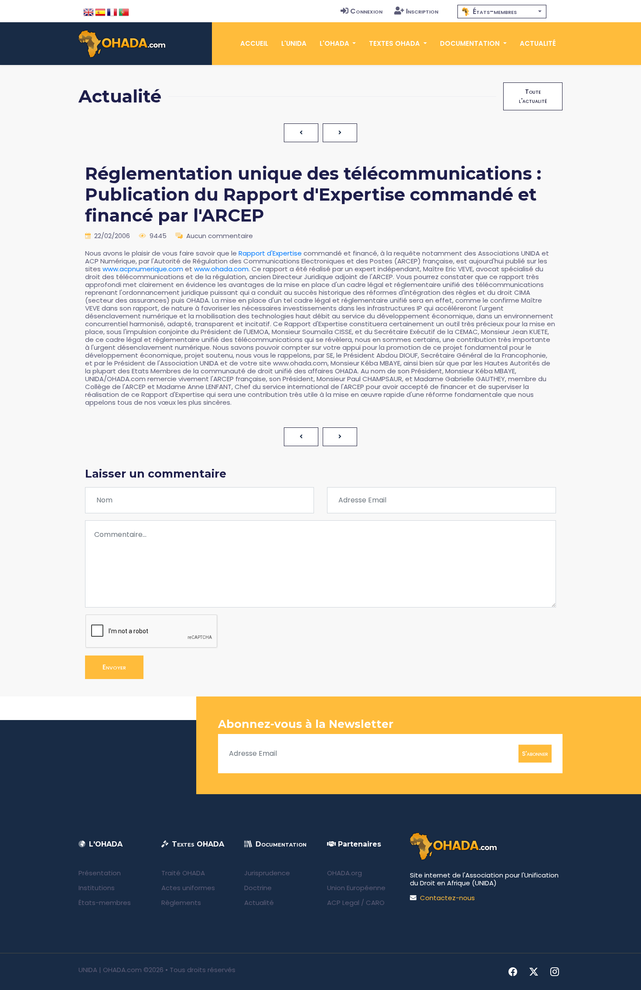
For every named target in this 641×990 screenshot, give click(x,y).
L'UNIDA (294, 43)
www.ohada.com (221, 268)
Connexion (366, 11)
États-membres (104, 902)
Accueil (254, 43)
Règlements (181, 902)
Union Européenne (356, 887)
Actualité (538, 43)
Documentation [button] (470, 43)
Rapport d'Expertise (270, 253)
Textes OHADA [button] (395, 43)
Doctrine (258, 887)
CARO (375, 902)
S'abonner (535, 753)
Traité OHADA (183, 872)
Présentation (99, 872)
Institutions (96, 887)
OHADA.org (344, 872)
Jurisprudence (267, 872)
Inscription (422, 11)
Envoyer (114, 667)
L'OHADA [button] (335, 43)
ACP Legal (343, 902)
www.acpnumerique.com (142, 268)
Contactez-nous (447, 897)
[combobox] (501, 11)
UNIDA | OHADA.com (110, 969)
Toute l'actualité (533, 96)
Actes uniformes (188, 887)
